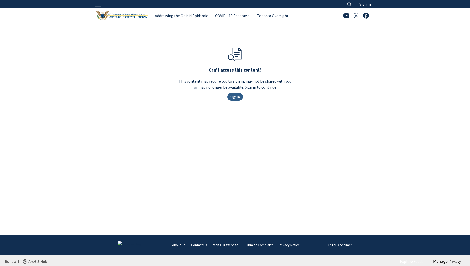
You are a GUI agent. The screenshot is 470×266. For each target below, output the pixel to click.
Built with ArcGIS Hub (26, 261)
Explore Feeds (411, 261)
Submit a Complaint (259, 245)
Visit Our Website (225, 245)
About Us (178, 245)
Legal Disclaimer (340, 245)
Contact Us (199, 245)
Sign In (365, 4)
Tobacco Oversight (273, 15)
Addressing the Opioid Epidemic (181, 15)
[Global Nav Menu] (98, 4)
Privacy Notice (289, 245)
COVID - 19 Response (232, 15)
